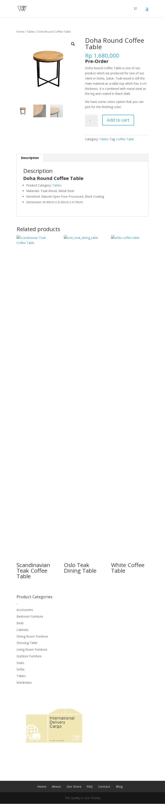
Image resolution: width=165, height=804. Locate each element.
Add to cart (118, 120)
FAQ (90, 786)
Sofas (20, 669)
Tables (31, 32)
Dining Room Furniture (32, 636)
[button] (73, 44)
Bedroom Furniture (30, 616)
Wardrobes (24, 682)
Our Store (74, 786)
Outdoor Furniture (29, 656)
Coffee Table (125, 139)
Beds (20, 623)
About (56, 786)
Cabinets (23, 630)
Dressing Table (27, 643)
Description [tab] (30, 158)
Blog (119, 786)
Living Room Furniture (32, 649)
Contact (104, 786)
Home (20, 32)
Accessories (25, 610)
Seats (20, 663)
